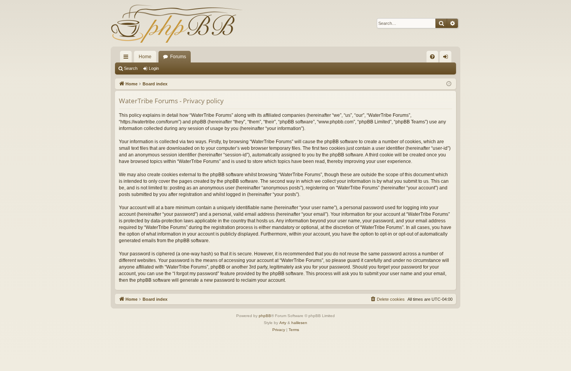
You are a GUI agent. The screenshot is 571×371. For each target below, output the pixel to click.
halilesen (299, 323)
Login (154, 68)
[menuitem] (432, 56)
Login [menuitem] (447, 58)
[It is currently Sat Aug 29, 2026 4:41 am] (448, 84)
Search (131, 68)
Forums (178, 56)
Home (145, 56)
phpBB (265, 316)
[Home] (177, 23)
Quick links (127, 58)
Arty (282, 323)
